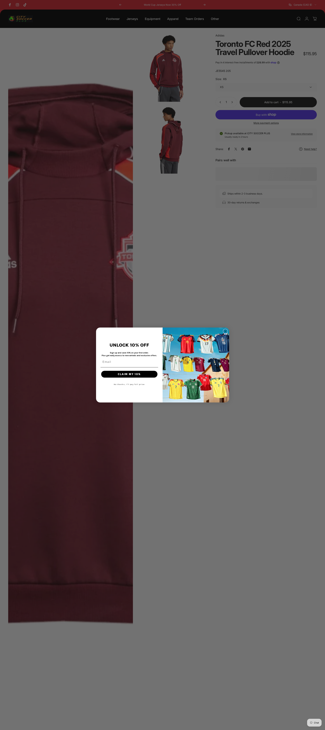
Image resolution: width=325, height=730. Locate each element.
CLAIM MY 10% (129, 374)
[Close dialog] (225, 331)
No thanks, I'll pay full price (129, 384)
